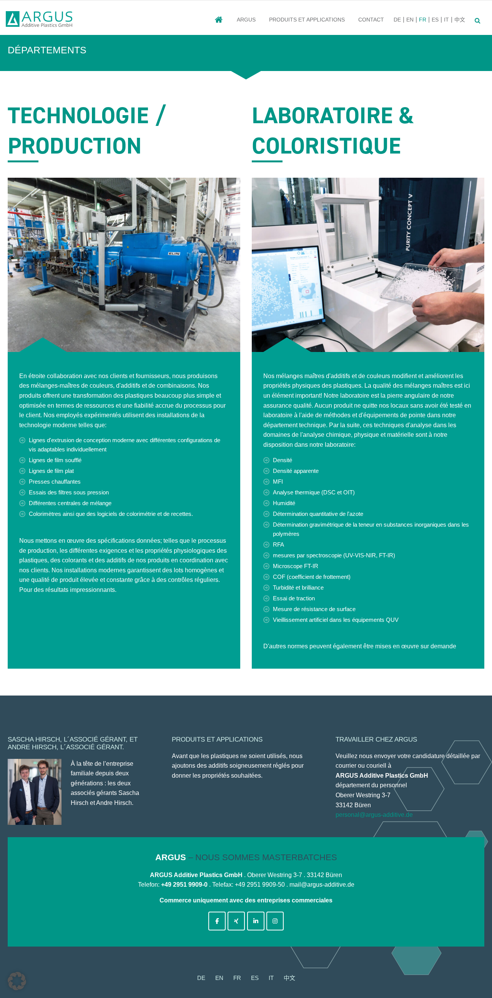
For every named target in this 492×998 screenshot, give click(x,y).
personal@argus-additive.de (374, 814)
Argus (246, 20)
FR (422, 20)
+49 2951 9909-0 (184, 884)
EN (410, 20)
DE (397, 20)
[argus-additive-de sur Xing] (236, 921)
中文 (459, 20)
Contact (371, 20)
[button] (17, 981)
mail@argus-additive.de (321, 884)
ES (435, 20)
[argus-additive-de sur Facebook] (217, 921)
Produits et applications (307, 20)
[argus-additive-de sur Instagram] (275, 921)
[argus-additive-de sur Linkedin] (255, 921)
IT (446, 20)
